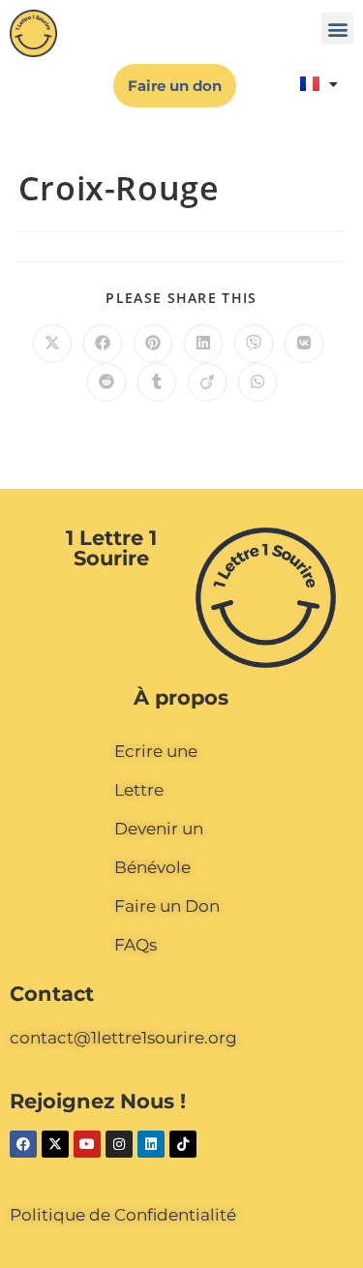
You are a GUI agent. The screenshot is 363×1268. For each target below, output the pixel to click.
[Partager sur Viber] (253, 343)
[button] (337, 29)
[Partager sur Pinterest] (153, 343)
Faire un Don (167, 906)
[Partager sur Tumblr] (156, 382)
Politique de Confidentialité (123, 1214)
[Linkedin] (151, 1144)
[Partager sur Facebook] (102, 343)
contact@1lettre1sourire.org (123, 1037)
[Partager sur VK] (304, 343)
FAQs (135, 944)
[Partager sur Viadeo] (207, 382)
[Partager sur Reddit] (106, 382)
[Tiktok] (183, 1144)
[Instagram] (119, 1144)
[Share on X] (52, 343)
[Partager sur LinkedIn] (203, 343)
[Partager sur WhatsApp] (257, 382)
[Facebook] (23, 1144)
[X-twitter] (55, 1144)
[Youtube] (87, 1144)
